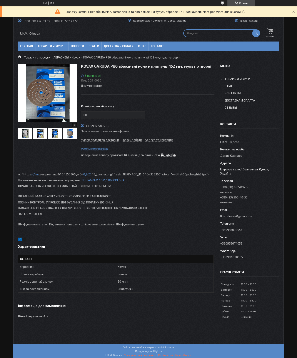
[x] (24, 240)
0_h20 (87, 174)
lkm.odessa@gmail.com (236, 216)
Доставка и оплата (118, 46)
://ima (35, 174)
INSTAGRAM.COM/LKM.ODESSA (103, 180)
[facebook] (20, 240)
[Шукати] (256, 33)
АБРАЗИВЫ (61, 57)
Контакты (158, 46)
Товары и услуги (50, 46)
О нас (142, 46)
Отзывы (231, 107)
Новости (77, 46)
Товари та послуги (37, 57)
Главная (26, 46)
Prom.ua (170, 347)
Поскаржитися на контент (140, 354)
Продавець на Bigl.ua (148, 351)
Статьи (93, 46)
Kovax (76, 57)
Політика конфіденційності (175, 354)
